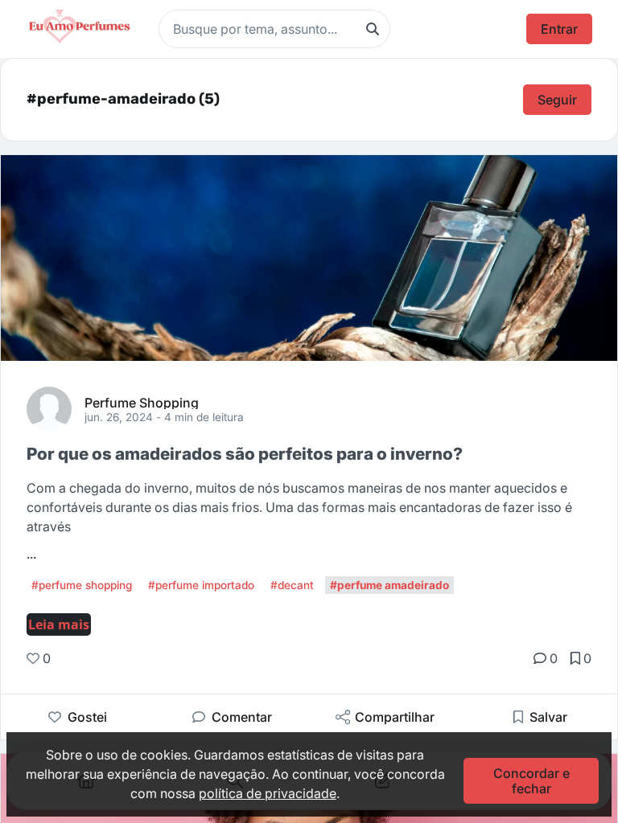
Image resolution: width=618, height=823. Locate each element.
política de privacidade (267, 793)
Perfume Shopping (141, 402)
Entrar (559, 29)
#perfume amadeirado (389, 585)
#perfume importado (201, 585)
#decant (292, 585)
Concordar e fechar (531, 780)
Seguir (557, 100)
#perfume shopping (81, 585)
